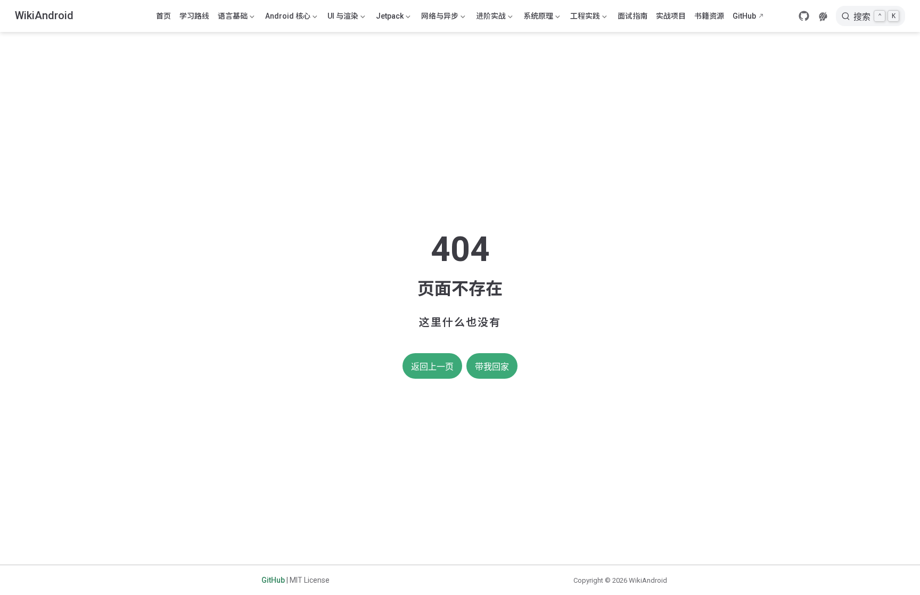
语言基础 (232, 18)
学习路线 (194, 16)
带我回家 (492, 366)
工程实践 (584, 18)
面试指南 (632, 16)
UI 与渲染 (341, 18)
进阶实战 (490, 18)
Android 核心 (286, 18)
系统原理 (537, 18)
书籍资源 (709, 16)
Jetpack (389, 18)
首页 (163, 16)
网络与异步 (438, 18)
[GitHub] (803, 16)
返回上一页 (432, 366)
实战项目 (671, 16)
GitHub (744, 16)
